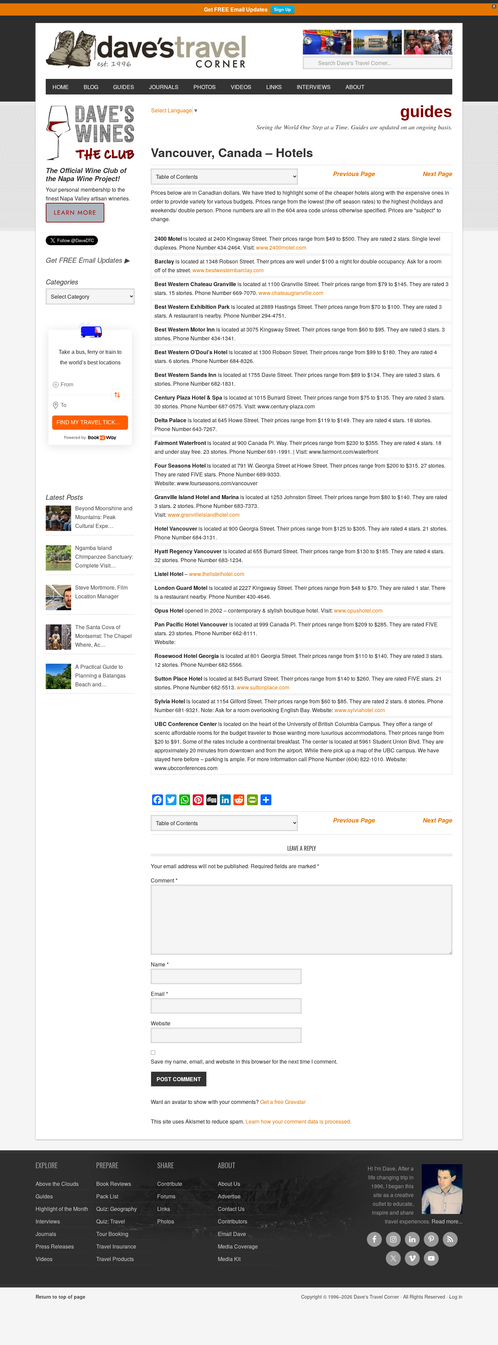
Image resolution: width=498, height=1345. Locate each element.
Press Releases (55, 1246)
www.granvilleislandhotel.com (204, 514)
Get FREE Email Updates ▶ (87, 260)
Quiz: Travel (110, 1221)
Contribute (169, 1184)
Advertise (229, 1196)
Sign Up (282, 9)
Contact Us (231, 1209)
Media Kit (229, 1259)
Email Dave (232, 1234)
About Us (229, 1184)
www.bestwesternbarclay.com (228, 270)
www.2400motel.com (281, 247)
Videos (44, 1259)
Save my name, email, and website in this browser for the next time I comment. (244, 1061)
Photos (165, 1221)
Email (159, 994)
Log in (455, 1296)
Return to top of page (60, 1296)
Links (163, 1209)
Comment (164, 880)
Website (160, 1023)
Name (160, 964)
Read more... (447, 1221)
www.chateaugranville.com (290, 293)
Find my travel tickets (91, 422)
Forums (166, 1196)
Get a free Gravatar (283, 1102)
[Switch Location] (117, 395)
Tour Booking (112, 1234)
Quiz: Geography (116, 1209)
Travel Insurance (116, 1246)
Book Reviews (113, 1184)
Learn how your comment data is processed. (298, 1121)
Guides (44, 1196)
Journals (46, 1234)
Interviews (48, 1221)
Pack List (107, 1196)
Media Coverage (238, 1246)
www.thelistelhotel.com (216, 574)
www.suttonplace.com (263, 687)
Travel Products (115, 1259)
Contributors (232, 1221)
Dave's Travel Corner (147, 49)
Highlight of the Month (62, 1209)
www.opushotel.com (358, 610)
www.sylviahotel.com (359, 710)
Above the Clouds (57, 1184)
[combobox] (90, 385)
